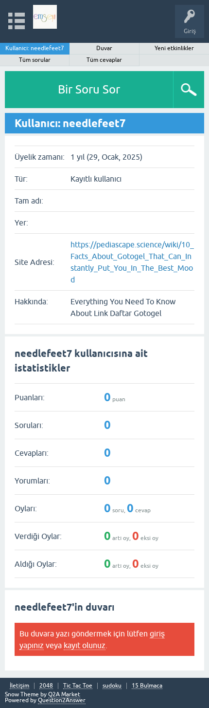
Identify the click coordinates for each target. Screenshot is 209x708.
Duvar (104, 48)
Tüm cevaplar (104, 59)
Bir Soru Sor (89, 89)
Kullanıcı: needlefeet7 (34, 48)
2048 (46, 686)
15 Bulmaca (147, 686)
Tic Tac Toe (77, 686)
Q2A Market (64, 694)
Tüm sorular (35, 59)
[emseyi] (45, 17)
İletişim (19, 686)
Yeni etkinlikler (174, 48)
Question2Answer (62, 700)
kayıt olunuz (84, 645)
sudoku (112, 686)
